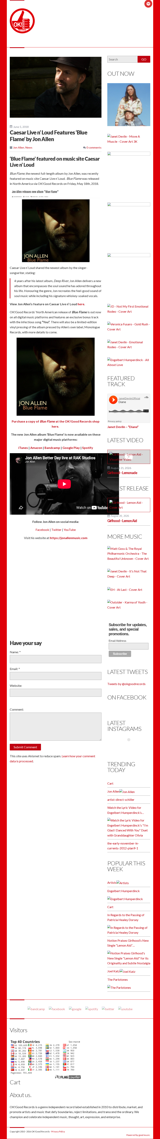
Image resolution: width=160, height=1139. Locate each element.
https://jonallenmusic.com (68, 538)
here (81, 304)
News (28, 147)
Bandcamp (52, 447)
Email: (15, 669)
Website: (16, 685)
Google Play (71, 447)
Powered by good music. (138, 1135)
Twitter (56, 529)
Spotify (87, 447)
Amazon (36, 447)
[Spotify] (91, 1009)
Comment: (17, 709)
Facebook (42, 529)
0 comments (93, 147)
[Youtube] (125, 1009)
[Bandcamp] (36, 1009)
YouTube (70, 529)
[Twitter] (108, 1009)
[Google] (75, 1009)
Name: (15, 652)
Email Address (117, 640)
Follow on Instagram (131, 747)
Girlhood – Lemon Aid (122, 521)
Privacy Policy (58, 1131)
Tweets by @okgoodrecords (126, 684)
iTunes (23, 447)
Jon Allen (18, 147)
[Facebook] (57, 1009)
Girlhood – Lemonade (122, 473)
